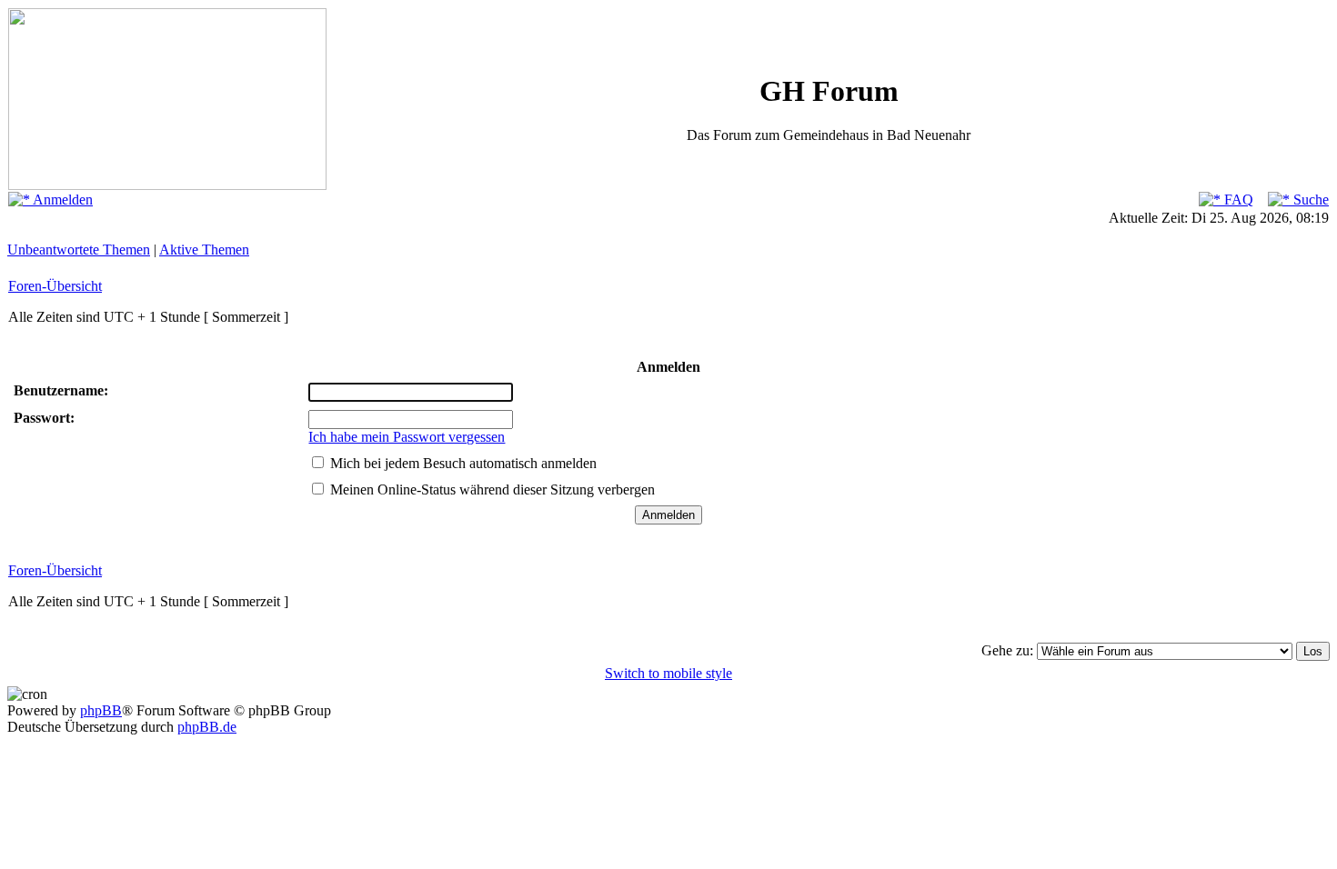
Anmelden (61, 199)
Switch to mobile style (668, 673)
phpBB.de (206, 726)
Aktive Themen (204, 249)
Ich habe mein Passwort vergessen (406, 436)
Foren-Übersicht (55, 286)
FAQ (1237, 199)
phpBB (101, 710)
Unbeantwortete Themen (78, 249)
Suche (1309, 199)
